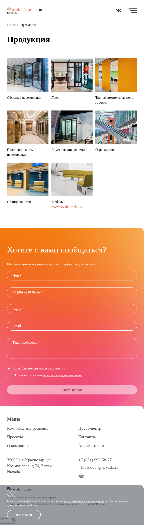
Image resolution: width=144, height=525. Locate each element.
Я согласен (24, 515)
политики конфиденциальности (62, 375)
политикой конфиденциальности (84, 501)
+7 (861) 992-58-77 (95, 460)
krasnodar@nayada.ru (99, 467)
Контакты (87, 437)
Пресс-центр (89, 428)
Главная (12, 25)
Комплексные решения (27, 428)
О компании (18, 445)
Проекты (15, 437)
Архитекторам (91, 445)
